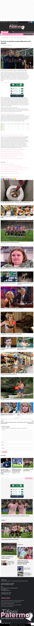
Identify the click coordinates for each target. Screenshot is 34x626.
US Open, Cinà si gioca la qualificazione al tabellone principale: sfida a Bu (23, 562)
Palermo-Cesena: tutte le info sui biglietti (8, 164)
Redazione (10, 22)
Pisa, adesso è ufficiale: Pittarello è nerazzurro (7, 603)
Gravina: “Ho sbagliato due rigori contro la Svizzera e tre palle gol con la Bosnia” (14, 167)
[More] (15, 179)
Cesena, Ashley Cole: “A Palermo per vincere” (8, 156)
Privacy (0, 622)
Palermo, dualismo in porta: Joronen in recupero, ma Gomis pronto (25, 422)
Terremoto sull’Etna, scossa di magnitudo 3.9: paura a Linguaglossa (28, 573)
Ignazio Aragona (8, 592)
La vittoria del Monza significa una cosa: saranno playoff (10, 151)
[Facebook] (1, 179)
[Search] (22, 34)
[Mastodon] (10, 179)
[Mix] (12, 179)
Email (3, 445)
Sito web (3, 448)
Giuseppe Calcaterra (3, 45)
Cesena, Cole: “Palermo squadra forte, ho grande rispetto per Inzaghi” (9, 422)
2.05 (16, 88)
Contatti (17, 22)
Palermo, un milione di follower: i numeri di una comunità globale (11, 82)
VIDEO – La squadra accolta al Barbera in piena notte (9, 171)
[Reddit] (5, 179)
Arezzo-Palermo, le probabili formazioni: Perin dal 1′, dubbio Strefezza (11, 563)
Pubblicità (13, 22)
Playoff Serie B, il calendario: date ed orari (8, 113)
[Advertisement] (17, 15)
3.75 (12, 88)
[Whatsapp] (13, 179)
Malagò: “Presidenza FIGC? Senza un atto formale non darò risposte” (12, 135)
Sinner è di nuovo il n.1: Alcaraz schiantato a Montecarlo (10, 173)
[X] (3, 179)
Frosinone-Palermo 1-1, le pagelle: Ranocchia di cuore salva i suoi (12, 158)
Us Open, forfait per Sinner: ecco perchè (27, 568)
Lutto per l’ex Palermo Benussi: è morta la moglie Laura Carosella (12, 169)
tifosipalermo (2, 419)
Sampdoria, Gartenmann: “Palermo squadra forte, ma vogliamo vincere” (16, 470)
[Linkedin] (6, 179)
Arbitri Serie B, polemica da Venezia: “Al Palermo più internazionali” (12, 149)
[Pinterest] (8, 179)
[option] (17, 508)
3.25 (14, 88)
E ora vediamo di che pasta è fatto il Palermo (10, 515)
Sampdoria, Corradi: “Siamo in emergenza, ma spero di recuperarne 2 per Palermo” (12, 600)
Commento (3, 429)
